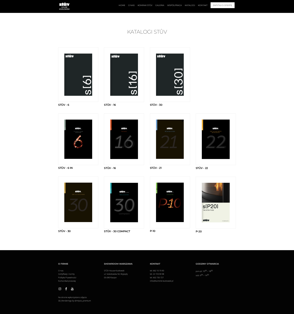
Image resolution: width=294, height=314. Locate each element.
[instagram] (60, 288)
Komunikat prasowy (67, 280)
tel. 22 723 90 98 (157, 274)
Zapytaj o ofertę (222, 5)
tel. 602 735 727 (157, 277)
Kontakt (202, 5)
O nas (131, 5)
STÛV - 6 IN (65, 167)
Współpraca (174, 5)
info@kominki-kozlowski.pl (161, 280)
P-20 (199, 231)
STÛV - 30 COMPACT (117, 231)
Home (122, 5)
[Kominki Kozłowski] (64, 9)
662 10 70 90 (158, 270)
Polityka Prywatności (67, 277)
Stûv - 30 (156, 104)
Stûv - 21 (156, 167)
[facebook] (66, 288)
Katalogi (190, 5)
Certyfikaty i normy (66, 274)
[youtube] (72, 288)
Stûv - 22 (202, 168)
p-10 (152, 231)
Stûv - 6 (63, 104)
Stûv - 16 (110, 104)
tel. (151, 270)
